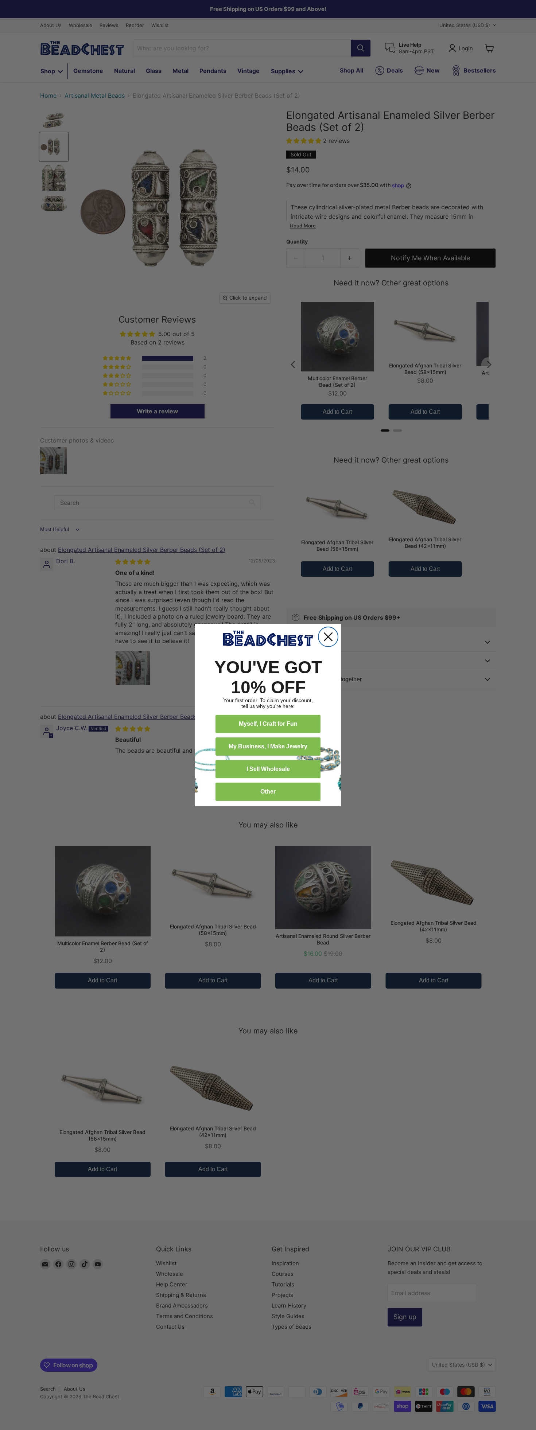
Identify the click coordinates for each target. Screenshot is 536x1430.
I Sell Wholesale (268, 769)
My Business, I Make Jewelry (268, 746)
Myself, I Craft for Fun (268, 724)
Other (268, 791)
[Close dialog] (328, 637)
